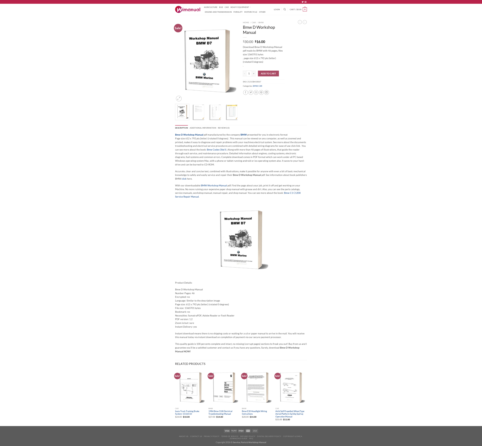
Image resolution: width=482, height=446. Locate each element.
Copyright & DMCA (292, 436)
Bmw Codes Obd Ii (216, 149)
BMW (261, 22)
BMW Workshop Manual (214, 185)
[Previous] (179, 61)
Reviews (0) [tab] (224, 128)
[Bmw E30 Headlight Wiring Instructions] (257, 387)
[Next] (234, 61)
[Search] (285, 9)
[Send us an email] (305, 2)
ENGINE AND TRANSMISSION (218, 12)
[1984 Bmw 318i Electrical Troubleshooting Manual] (223, 387)
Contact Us (196, 436)
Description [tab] (181, 128)
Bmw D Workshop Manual (189, 134)
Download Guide (238, 438)
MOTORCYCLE (250, 12)
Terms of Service (229, 436)
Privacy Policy (211, 436)
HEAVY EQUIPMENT (239, 7)
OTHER (262, 12)
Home (246, 22)
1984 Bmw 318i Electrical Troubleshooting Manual (220, 412)
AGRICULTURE (210, 7)
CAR (227, 7)
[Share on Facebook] (245, 92)
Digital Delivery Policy (269, 436)
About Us (183, 436)
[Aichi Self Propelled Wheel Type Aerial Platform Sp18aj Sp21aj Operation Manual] (290, 387)
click (184, 178)
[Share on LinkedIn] (266, 92)
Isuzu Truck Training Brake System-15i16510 (187, 412)
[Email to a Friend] (256, 92)
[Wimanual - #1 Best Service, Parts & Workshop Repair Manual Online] (187, 9)
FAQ (251, 438)
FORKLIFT (238, 12)
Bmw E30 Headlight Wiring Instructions (254, 412)
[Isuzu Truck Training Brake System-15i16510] (190, 387)
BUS (221, 7)
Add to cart (268, 73)
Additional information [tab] (203, 128)
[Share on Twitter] (250, 92)
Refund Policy (247, 436)
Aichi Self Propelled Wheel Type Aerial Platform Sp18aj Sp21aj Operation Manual (289, 414)
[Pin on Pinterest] (261, 92)
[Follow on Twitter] (303, 2)
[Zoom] (179, 98)
